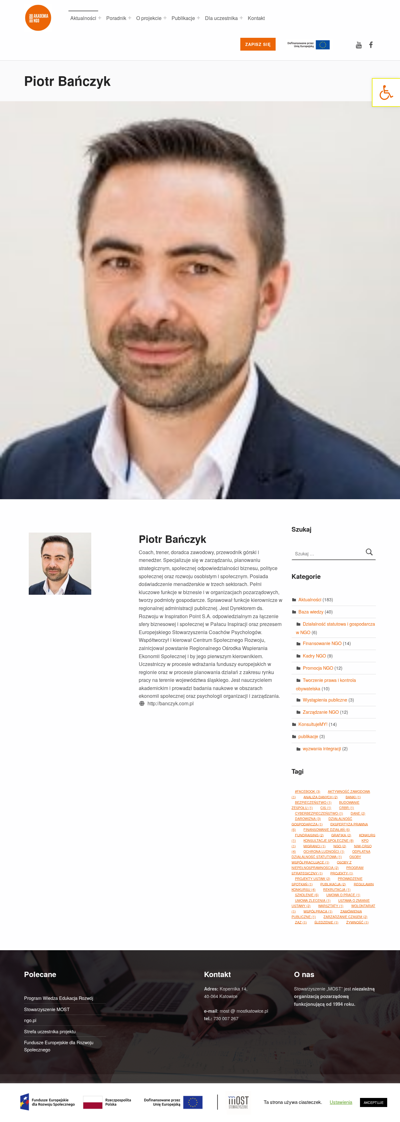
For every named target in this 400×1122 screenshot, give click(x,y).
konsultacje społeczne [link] (328, 840)
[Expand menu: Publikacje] (198, 17)
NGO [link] (339, 845)
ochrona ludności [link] (323, 851)
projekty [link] (341, 873)
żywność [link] (357, 922)
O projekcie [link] (149, 18)
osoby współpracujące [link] (326, 859)
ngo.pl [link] (30, 1020)
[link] (386, 92)
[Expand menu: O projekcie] (165, 17)
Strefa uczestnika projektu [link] (50, 1031)
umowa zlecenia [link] (313, 900)
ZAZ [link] (301, 922)
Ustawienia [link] (341, 1102)
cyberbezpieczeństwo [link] (319, 813)
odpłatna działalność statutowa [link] (331, 854)
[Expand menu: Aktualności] (99, 17)
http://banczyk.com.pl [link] (171, 703)
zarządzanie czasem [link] (345, 916)
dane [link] (358, 813)
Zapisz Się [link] (258, 44)
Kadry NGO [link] (314, 655)
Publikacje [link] (183, 18)
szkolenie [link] (307, 894)
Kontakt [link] (256, 18)
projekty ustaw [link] (312, 878)
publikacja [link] (333, 883)
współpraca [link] (317, 911)
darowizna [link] (308, 818)
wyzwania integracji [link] (322, 748)
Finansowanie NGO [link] (322, 643)
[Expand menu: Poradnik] (129, 17)
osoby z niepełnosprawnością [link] (322, 865)
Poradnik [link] (116, 18)
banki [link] (353, 796)
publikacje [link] (308, 736)
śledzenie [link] (326, 922)
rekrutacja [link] (337, 889)
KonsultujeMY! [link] (313, 724)
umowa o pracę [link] (343, 894)
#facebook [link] (307, 791)
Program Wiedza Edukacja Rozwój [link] (58, 998)
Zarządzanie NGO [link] (321, 711)
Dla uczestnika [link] (221, 18)
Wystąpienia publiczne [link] (325, 699)
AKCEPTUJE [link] (373, 1102)
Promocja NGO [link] (318, 667)
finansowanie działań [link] (326, 829)
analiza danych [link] (320, 796)
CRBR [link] (346, 807)
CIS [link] (325, 807)
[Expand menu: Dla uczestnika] (241, 17)
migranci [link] (314, 845)
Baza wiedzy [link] (310, 611)
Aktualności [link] (83, 18)
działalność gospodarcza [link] (322, 821)
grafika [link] (341, 834)
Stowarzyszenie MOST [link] (47, 1009)
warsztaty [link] (330, 905)
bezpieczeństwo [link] (313, 802)
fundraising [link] (309, 834)
